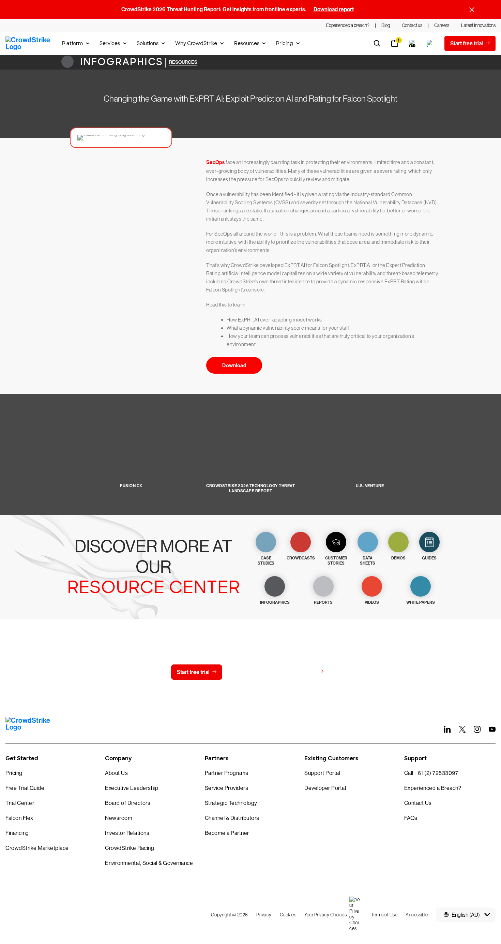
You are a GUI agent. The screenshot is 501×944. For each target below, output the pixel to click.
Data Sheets (367, 561)
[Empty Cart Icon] (412, 43)
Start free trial (193, 672)
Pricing (284, 43)
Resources (246, 43)
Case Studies (266, 561)
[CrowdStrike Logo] (28, 43)
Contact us (249, 672)
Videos (372, 602)
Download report (334, 9)
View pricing (303, 672)
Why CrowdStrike (196, 43)
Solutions (147, 43)
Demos (398, 558)
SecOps (215, 162)
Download (234, 365)
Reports (323, 602)
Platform (72, 43)
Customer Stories (336, 561)
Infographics (120, 62)
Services (110, 43)
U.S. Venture (370, 485)
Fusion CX (131, 485)
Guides (429, 558)
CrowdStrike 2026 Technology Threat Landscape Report (250, 488)
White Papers (420, 602)
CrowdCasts (301, 558)
